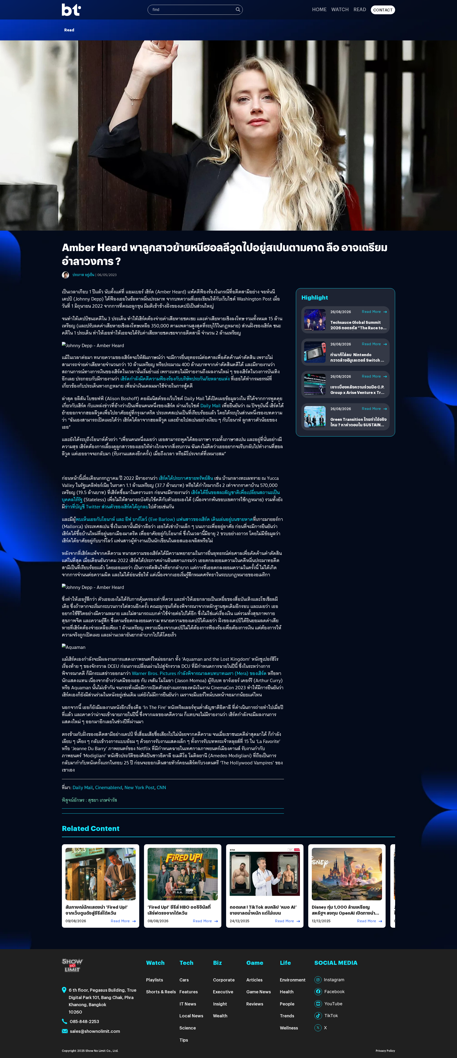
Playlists (154, 980)
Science (187, 1028)
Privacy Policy (385, 1050)
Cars (184, 980)
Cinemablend (108, 787)
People (287, 1004)
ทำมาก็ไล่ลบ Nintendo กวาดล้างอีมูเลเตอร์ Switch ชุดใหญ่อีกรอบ (358, 360)
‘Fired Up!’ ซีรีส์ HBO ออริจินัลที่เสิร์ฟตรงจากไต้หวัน (179, 910)
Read (359, 9)
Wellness (289, 1028)
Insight (220, 1004)
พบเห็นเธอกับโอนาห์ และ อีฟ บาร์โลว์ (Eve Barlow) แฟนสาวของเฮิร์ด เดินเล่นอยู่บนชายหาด (164, 519)
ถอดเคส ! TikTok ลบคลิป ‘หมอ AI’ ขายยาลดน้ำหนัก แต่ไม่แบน (263, 910)
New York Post (139, 787)
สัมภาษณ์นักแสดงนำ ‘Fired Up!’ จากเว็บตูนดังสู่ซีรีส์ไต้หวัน (96, 910)
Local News (191, 1016)
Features (188, 992)
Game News (258, 992)
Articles (254, 980)
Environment (293, 980)
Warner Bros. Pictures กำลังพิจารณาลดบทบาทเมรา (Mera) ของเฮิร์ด (199, 673)
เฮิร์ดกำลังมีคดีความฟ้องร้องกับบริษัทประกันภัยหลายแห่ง (175, 379)
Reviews (254, 1004)
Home (319, 9)
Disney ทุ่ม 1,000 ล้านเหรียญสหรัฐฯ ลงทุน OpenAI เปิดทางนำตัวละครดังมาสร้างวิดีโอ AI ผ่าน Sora (346, 913)
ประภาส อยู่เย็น (83, 275)
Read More (371, 312)
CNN (161, 787)
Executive (223, 992)
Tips (183, 1040)
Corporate (224, 980)
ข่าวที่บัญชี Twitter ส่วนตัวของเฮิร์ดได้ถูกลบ (107, 507)
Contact (383, 10)
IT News (187, 1004)
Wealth (220, 1016)
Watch (340, 9)
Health (286, 992)
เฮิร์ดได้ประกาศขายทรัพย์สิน (186, 478)
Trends (287, 1016)
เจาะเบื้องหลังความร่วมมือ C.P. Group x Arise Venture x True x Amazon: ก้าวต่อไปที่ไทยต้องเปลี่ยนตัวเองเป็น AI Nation (358, 395)
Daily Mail (211, 406)
